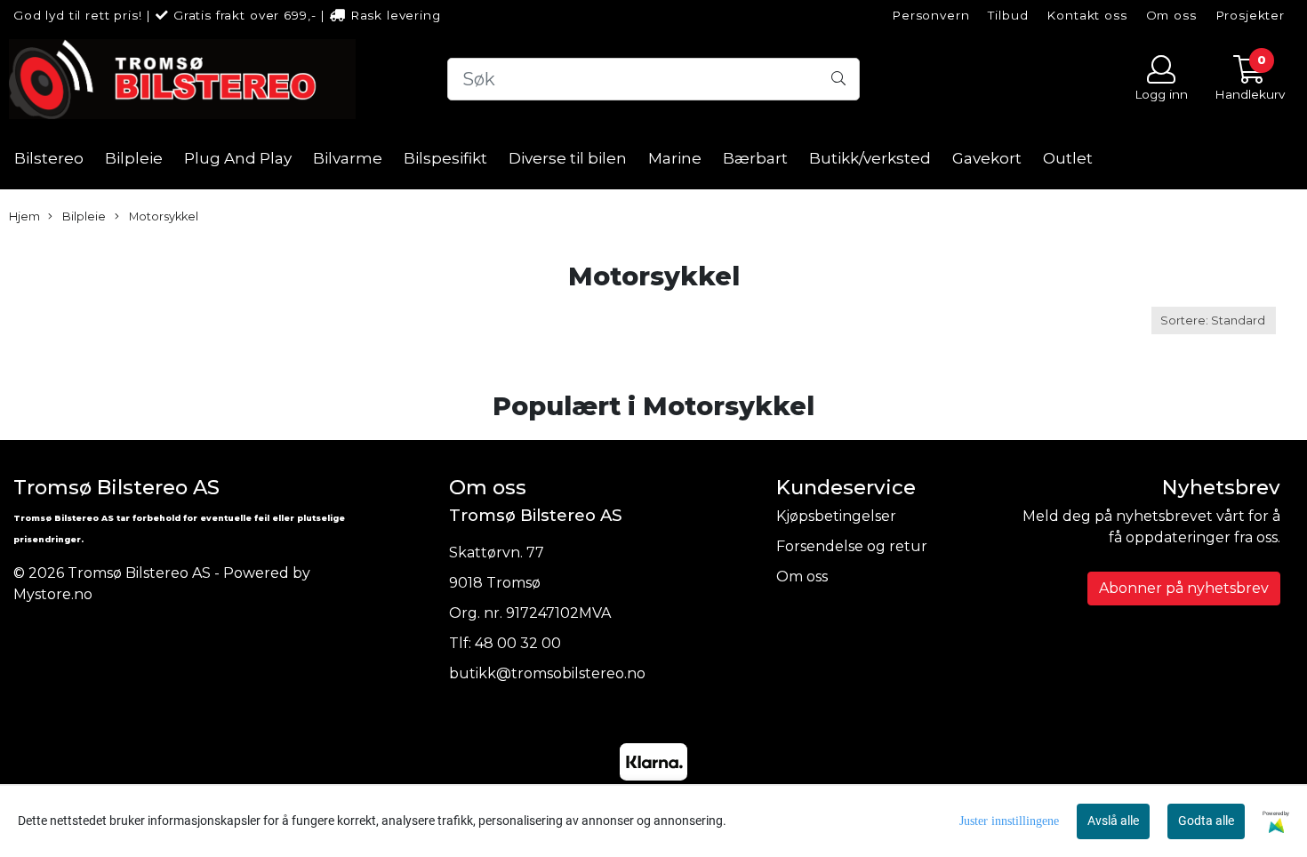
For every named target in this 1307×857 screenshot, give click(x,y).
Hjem (24, 216)
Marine (675, 158)
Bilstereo (49, 158)
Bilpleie (134, 158)
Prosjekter (1250, 15)
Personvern (931, 15)
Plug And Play (238, 158)
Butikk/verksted (870, 158)
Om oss (1171, 15)
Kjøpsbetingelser (836, 516)
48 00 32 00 (518, 643)
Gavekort (987, 158)
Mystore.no (52, 594)
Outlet (1068, 158)
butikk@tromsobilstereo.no (547, 673)
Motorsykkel (162, 216)
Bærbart (755, 158)
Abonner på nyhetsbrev (1184, 588)
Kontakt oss (1086, 15)
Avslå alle (1113, 820)
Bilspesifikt (445, 158)
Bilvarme (347, 158)
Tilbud (1008, 15)
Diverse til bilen (568, 158)
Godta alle (1206, 820)
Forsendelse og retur (851, 546)
